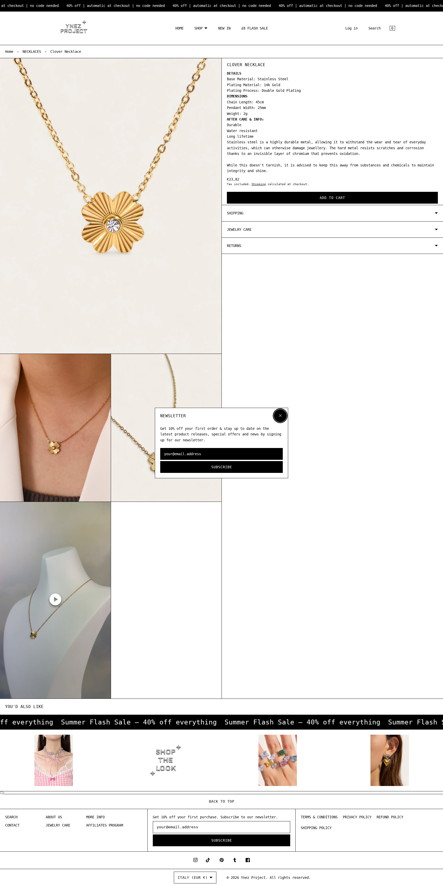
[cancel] (280, 415)
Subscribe (221, 467)
